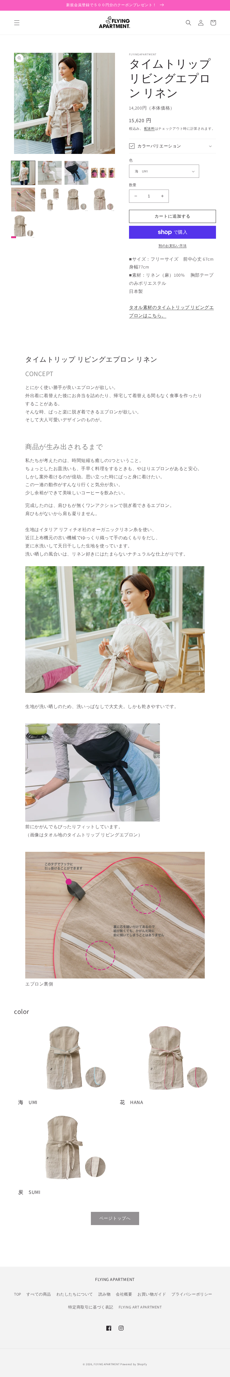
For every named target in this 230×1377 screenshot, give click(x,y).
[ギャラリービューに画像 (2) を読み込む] (50, 173)
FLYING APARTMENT (106, 1364)
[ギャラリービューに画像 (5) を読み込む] (23, 199)
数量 (133, 185)
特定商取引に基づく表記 (90, 1307)
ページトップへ (115, 1218)
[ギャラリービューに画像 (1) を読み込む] (23, 173)
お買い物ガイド (151, 1294)
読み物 (104, 1294)
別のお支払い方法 (172, 245)
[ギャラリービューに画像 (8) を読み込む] (103, 199)
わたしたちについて (74, 1294)
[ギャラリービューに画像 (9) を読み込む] (23, 226)
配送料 (149, 128)
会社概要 (124, 1294)
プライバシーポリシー (191, 1294)
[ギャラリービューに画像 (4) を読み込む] (103, 173)
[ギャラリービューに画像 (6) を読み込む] (50, 199)
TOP (17, 1294)
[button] (17, 23)
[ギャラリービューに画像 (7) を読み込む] (76, 199)
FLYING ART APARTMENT (140, 1307)
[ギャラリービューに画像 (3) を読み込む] (76, 173)
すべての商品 (38, 1294)
